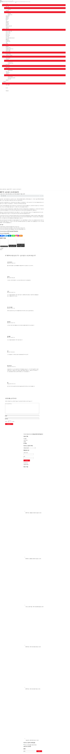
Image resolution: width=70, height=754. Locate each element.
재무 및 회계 (8, 35)
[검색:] (30, 751)
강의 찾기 (9, 9)
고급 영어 (7, 27)
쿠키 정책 (9, 78)
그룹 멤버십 (8, 72)
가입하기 (4, 81)
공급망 (7, 43)
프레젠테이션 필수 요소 (9, 48)
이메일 (25, 441)
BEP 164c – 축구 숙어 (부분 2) (31, 646)
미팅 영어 (7, 10)
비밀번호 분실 (26, 464)
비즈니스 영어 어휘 (9, 31)
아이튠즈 (25, 438)
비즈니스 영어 (5, 193)
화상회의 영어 (10, 14)
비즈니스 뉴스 (8, 33)
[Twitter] (5, 236)
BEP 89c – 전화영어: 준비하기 (31, 558)
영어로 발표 (8, 15)
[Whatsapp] (13, 236)
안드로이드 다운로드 (9, 55)
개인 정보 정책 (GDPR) (11, 77)
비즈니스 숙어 (8, 32)
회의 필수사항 (8, 47)
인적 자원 (7, 36)
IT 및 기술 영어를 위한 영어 (10, 37)
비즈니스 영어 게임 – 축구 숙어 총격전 (32, 606)
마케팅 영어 (8, 40)
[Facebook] (2, 236)
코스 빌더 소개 (10, 62)
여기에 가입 (26, 462)
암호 (24, 456)
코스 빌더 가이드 (10, 63)
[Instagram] (17, 236)
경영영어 (7, 22)
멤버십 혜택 (8, 67)
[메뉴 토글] (34, 5)
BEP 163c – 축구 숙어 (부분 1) (31, 688)
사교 (6, 20)
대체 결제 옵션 (10, 70)
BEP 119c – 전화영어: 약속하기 (31, 512)
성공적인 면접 (8, 49)
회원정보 (7, 90)
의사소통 (7, 23)
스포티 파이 (26, 440)
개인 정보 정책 (10, 76)
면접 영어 (7, 18)
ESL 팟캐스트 (10, 193)
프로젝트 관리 (8, 41)
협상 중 (7, 19)
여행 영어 (7, 21)
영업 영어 (7, 24)
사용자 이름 (26, 452)
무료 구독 (7, 71)
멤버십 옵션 (8, 64)
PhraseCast (16, 231)
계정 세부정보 (8, 58)
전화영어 (7, 46)
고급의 (1, 193)
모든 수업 (7, 6)
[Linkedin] (9, 236)
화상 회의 (9, 13)
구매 (6, 42)
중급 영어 (7, 28)
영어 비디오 (8, 34)
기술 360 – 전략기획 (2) (30, 740)
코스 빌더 (7, 59)
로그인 (7, 87)
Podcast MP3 (6, 233)
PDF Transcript (10, 231)
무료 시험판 (8, 84)
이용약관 (7, 73)
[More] (21, 236)
